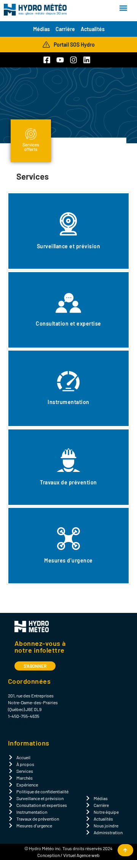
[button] (123, 8)
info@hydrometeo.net (29, 722)
